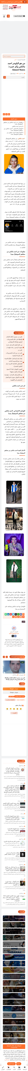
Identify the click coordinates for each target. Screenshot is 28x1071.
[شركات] (14, 1028)
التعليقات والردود (10, 699)
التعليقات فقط (20, 699)
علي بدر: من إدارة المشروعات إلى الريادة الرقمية (14, 354)
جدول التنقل (14, 119)
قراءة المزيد (7, 1059)
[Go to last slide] (7, 657)
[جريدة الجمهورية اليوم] (14, 7)
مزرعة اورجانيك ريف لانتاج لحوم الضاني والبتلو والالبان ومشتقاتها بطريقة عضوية (12, 868)
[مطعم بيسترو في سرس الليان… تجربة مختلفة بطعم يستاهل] (22, 854)
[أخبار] (14, 925)
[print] (16, 617)
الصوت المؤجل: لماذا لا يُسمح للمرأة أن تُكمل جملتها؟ (14, 371)
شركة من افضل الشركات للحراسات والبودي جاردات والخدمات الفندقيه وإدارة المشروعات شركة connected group (11, 771)
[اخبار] (14, 931)
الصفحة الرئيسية (21, 59)
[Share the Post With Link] (23, 614)
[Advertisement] (14, 37)
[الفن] (14, 976)
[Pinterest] (11, 614)
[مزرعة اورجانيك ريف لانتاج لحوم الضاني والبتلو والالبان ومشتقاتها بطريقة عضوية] (22, 868)
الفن (15, 59)
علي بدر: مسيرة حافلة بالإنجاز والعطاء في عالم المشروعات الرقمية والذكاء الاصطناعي (14, 339)
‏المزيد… (14, 713)
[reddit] (23, 617)
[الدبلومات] (14, 983)
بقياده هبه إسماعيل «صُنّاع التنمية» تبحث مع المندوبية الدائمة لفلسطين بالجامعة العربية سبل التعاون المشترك (13, 362)
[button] (21, 614)
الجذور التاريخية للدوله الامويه (11, 841)
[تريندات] (14, 989)
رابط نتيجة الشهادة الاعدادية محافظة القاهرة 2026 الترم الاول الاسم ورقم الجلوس (12, 817)
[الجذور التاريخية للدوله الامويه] (22, 843)
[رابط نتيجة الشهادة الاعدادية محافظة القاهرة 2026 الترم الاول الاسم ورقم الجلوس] (22, 817)
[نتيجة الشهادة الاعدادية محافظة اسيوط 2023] (22, 830)
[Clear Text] (4, 77)
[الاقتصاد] (14, 970)
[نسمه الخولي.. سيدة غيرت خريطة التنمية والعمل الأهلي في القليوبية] (22, 883)
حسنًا (19, 1063)
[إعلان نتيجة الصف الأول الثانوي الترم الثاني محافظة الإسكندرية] (22, 805)
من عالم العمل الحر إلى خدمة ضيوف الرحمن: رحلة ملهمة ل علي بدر (14, 347)
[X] (13, 636)
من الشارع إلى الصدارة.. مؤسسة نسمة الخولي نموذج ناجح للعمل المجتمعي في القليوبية (13, 377)
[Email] (21, 617)
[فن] (14, 1034)
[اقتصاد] (14, 944)
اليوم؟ (4, 15)
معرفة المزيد (11, 1063)
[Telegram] (13, 614)
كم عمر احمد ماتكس (17, 126)
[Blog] (18, 617)
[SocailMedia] (14, 918)
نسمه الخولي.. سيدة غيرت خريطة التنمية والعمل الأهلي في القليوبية (11, 883)
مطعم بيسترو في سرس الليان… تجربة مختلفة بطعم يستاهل (12, 854)
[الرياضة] (14, 963)
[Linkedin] (8, 614)
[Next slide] (4, 657)
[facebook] (15, 636)
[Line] (6, 614)
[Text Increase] (9, 114)
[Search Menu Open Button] (8, 16)
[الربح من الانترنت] (14, 957)
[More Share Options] (13, 617)
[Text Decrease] (4, 114)
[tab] (14, 688)
